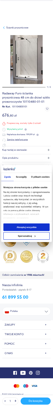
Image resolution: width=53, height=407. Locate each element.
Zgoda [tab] (7, 177)
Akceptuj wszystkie (27, 227)
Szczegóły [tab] (21, 177)
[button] (13, 87)
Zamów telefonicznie (17, 140)
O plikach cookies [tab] (40, 177)
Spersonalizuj (25, 236)
